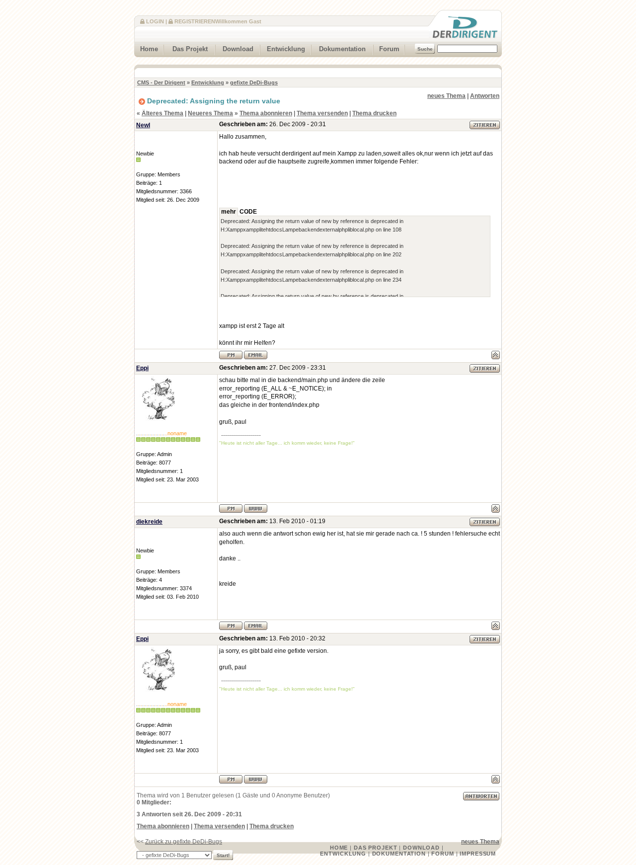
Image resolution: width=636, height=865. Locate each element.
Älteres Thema (162, 113)
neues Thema (446, 95)
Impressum (478, 854)
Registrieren (194, 21)
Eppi (142, 368)
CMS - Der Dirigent (161, 82)
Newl (143, 125)
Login (155, 21)
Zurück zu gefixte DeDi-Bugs (183, 841)
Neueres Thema (210, 113)
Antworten (484, 95)
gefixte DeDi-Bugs (254, 82)
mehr (228, 211)
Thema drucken (374, 113)
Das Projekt (190, 49)
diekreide (149, 521)
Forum (389, 49)
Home (149, 49)
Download (238, 49)
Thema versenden (322, 113)
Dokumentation (342, 49)
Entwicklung (286, 49)
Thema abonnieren (265, 113)
